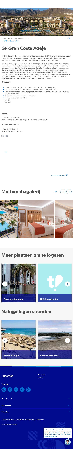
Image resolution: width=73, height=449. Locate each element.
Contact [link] (40, 377)
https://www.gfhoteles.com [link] (13, 131)
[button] (5, 152)
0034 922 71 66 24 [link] (12, 124)
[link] (3, 39)
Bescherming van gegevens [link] (25, 419)
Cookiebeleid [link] (40, 419)
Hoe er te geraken (58, 175)
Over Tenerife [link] (7, 399)
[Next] (67, 284)
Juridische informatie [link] (7, 419)
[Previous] (5, 284)
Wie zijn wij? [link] (41, 374)
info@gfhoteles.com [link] (10, 129)
